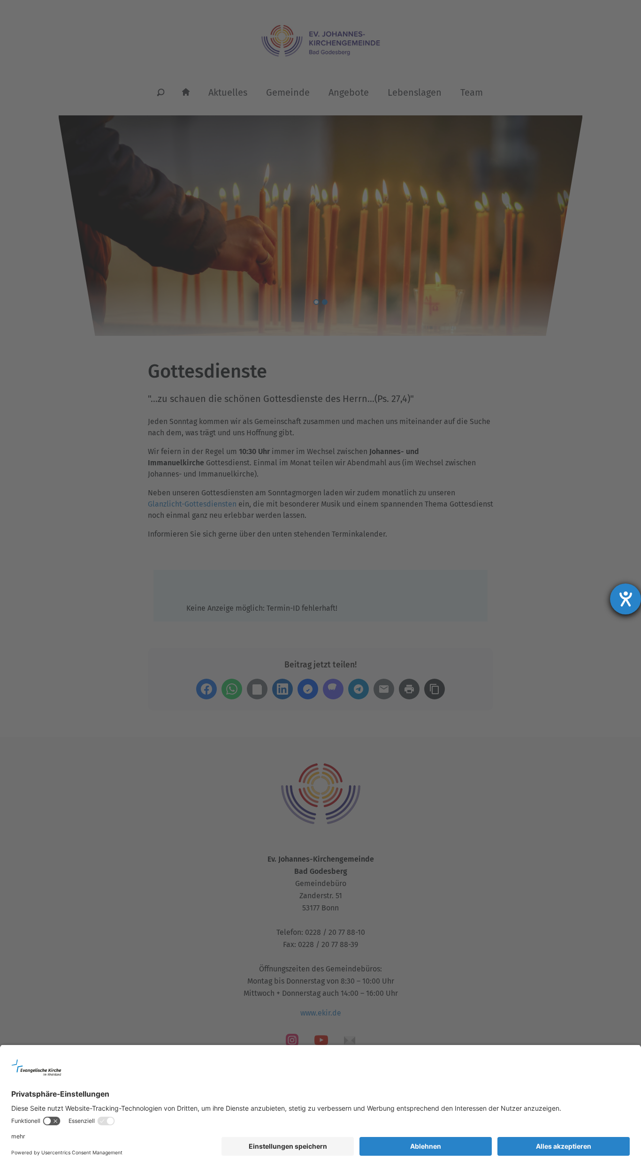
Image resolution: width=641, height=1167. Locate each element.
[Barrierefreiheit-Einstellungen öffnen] (625, 599)
